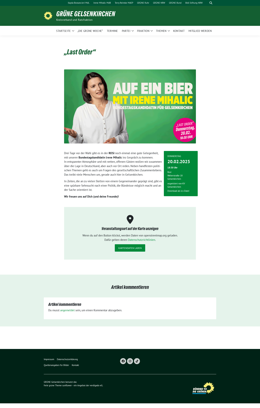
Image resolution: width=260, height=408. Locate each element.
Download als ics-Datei (178, 190)
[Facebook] (123, 361)
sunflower (67, 385)
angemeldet (67, 310)
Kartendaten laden (130, 248)
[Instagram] (130, 361)
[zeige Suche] (211, 3)
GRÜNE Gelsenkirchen (85, 14)
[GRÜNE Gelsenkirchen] (49, 15)
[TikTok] (137, 361)
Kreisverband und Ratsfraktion (74, 19)
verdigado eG (96, 385)
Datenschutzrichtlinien (141, 240)
